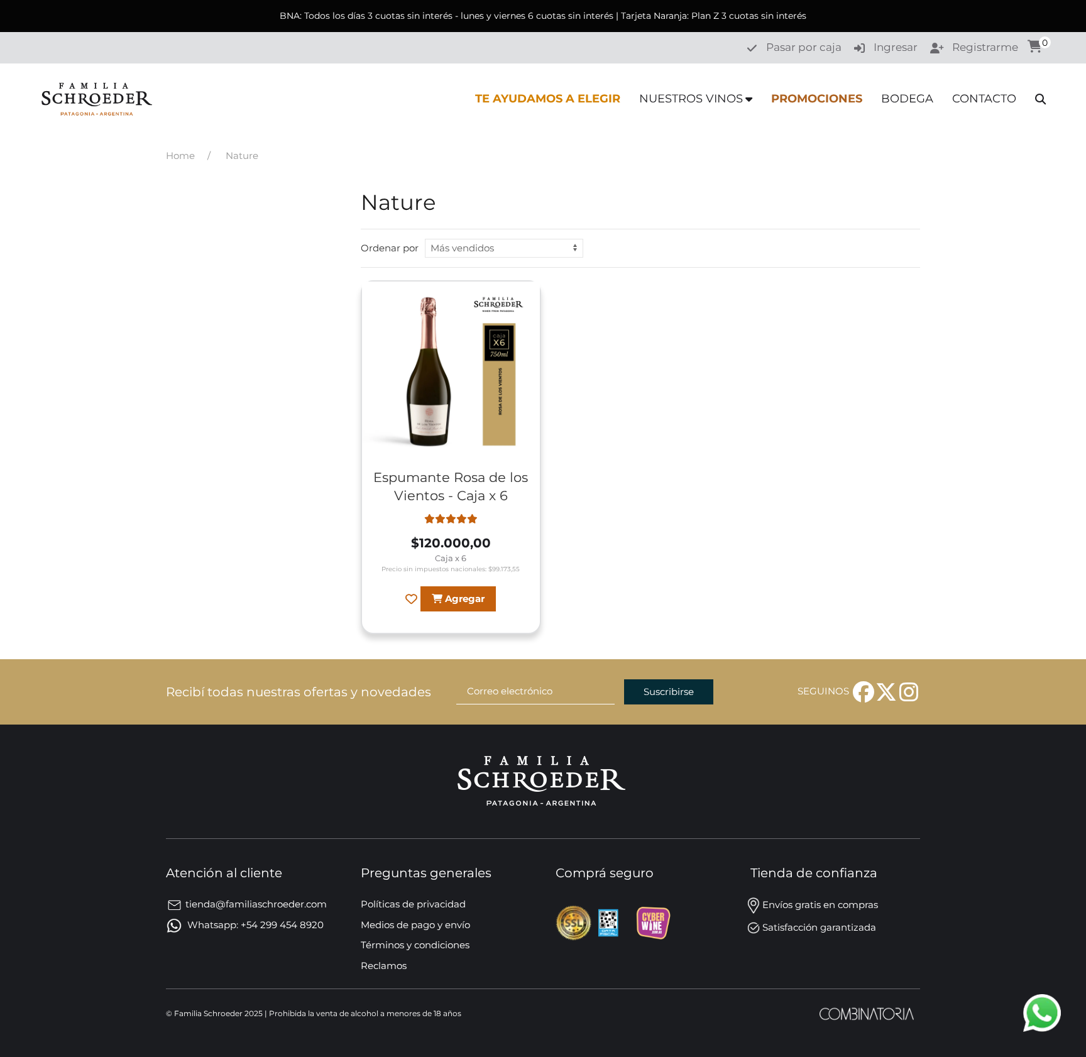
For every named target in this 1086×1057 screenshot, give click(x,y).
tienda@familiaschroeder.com (256, 904)
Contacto (984, 99)
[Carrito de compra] (1035, 48)
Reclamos (384, 966)
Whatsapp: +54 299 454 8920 (254, 925)
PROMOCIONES (816, 99)
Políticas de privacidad (413, 904)
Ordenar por (390, 248)
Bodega (907, 99)
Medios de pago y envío (415, 925)
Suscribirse (669, 692)
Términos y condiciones (415, 945)
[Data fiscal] (609, 922)
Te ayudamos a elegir (547, 99)
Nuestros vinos (691, 99)
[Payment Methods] (575, 922)
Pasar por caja (803, 47)
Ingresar (896, 47)
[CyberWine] (653, 922)
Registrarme (985, 47)
